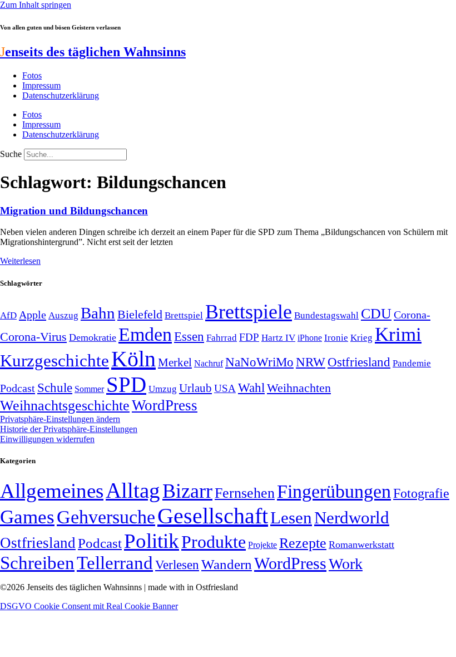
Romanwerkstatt (361, 544)
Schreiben (37, 563)
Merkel (175, 362)
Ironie (336, 337)
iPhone (310, 338)
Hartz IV (278, 337)
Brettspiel (184, 315)
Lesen (291, 517)
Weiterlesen (20, 261)
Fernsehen (245, 493)
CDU (376, 314)
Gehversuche (106, 517)
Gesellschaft (212, 515)
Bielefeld (139, 314)
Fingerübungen (334, 491)
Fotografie (421, 493)
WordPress (164, 405)
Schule (54, 387)
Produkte (213, 542)
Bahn (98, 313)
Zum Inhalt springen (35, 4)
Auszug (63, 315)
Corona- (412, 314)
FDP (249, 337)
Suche (11, 154)
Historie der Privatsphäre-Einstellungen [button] (68, 429)
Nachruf (208, 363)
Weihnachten (299, 388)
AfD (8, 315)
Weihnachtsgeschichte (65, 406)
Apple (32, 314)
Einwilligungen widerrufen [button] (47, 439)
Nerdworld (351, 517)
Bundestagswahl (326, 315)
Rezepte (302, 543)
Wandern (226, 564)
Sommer (89, 389)
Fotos (32, 75)
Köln (133, 358)
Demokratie (92, 337)
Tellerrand (115, 563)
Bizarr (187, 491)
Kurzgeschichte (54, 360)
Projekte (262, 545)
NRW (310, 362)
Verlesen (177, 564)
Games (27, 517)
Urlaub (195, 388)
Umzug (162, 389)
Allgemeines (51, 490)
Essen (189, 337)
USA (225, 388)
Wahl (251, 387)
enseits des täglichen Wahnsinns (93, 52)
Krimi (398, 334)
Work (346, 563)
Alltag (133, 490)
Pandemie (412, 363)
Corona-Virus (33, 337)
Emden (145, 334)
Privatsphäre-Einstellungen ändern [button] (60, 419)
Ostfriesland (359, 362)
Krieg (361, 337)
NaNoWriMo (259, 362)
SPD (126, 384)
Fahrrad (221, 337)
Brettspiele (248, 312)
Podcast (17, 388)
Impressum (41, 85)
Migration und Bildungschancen (74, 211)
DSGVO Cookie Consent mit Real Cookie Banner (89, 606)
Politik (151, 540)
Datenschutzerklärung (60, 95)
